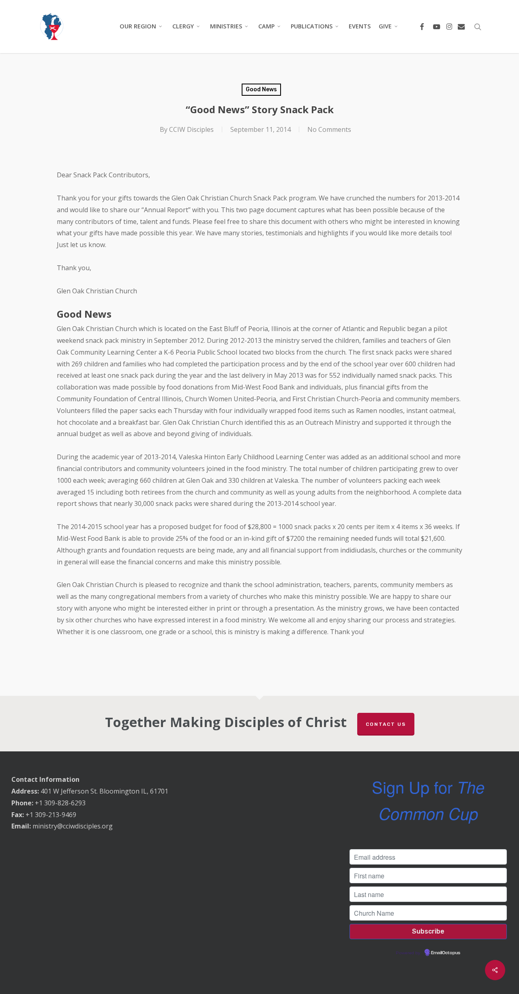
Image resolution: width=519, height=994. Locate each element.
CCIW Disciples (191, 129)
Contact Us (386, 724)
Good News (261, 89)
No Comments (329, 129)
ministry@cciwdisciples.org (72, 826)
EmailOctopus (445, 953)
